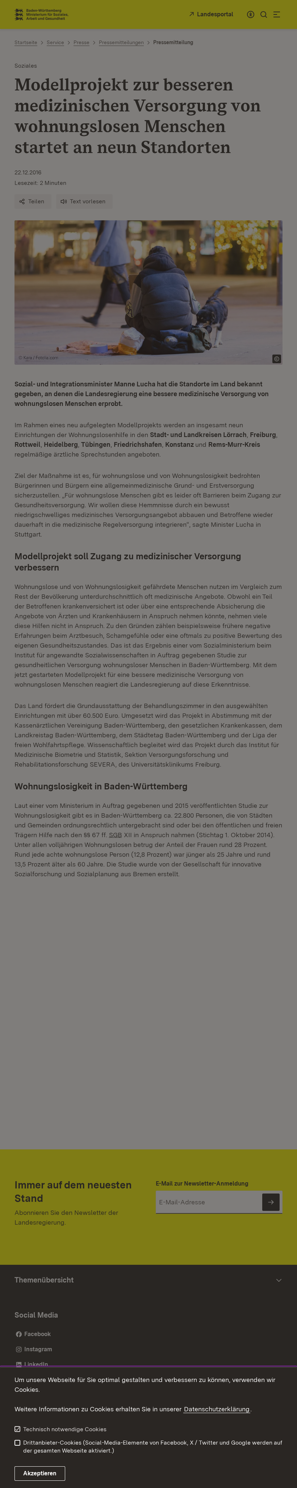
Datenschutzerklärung (217, 1409)
